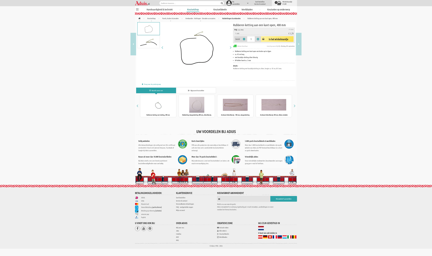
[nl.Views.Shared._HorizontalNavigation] (139, 19)
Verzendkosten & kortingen (185, 204)
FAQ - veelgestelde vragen (184, 207)
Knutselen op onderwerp (278, 9)
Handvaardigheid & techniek (160, 9)
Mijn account (180, 210)
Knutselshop (193, 9)
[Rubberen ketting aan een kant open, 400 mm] (196, 47)
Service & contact (260, 4)
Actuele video (223, 227)
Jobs (177, 231)
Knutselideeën (220, 9)
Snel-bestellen (260, 2)
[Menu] (137, 9)
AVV (177, 237)
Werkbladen (247, 9)
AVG (177, 240)
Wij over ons (180, 227)
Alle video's (223, 231)
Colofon (178, 234)
